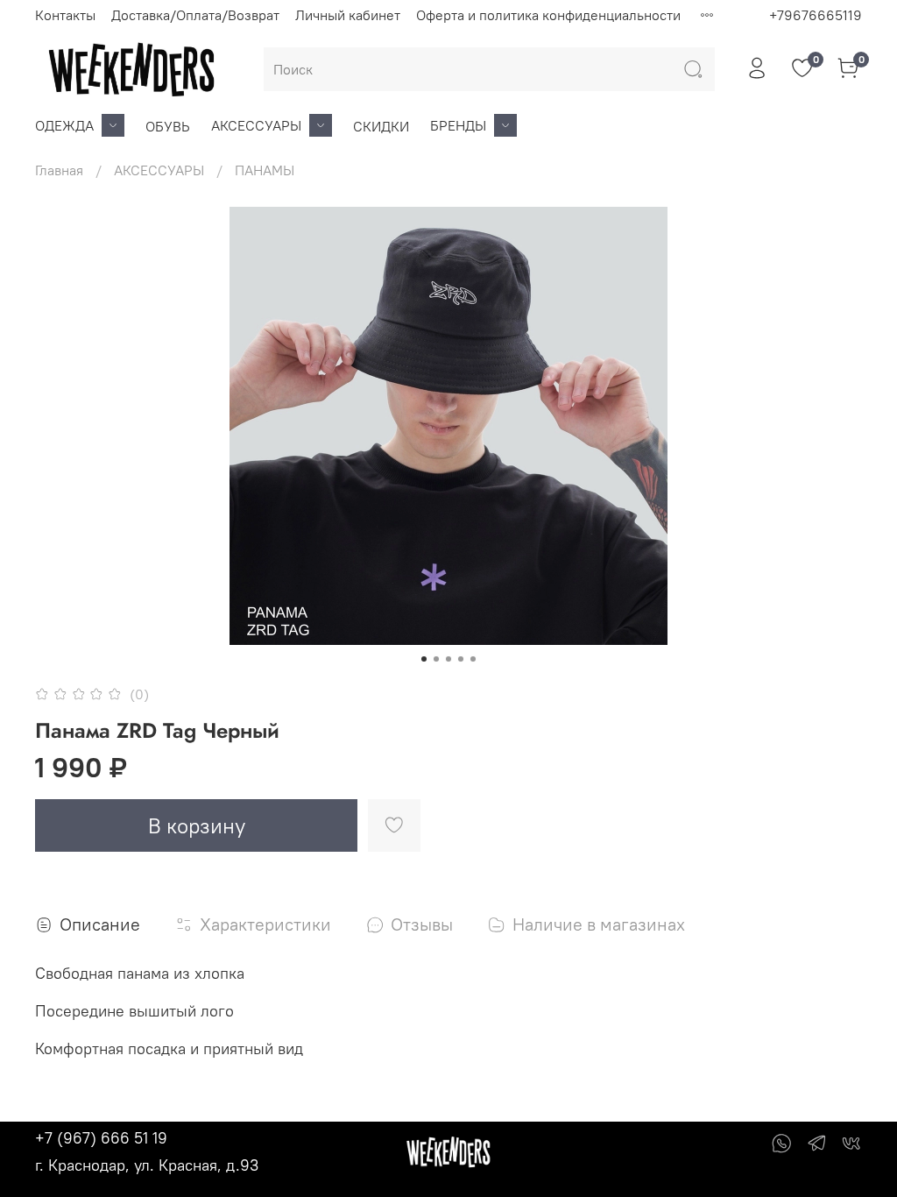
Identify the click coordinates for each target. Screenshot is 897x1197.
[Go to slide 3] (448, 659)
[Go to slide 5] (473, 659)
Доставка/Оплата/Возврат (195, 15)
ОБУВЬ (167, 126)
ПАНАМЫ (264, 170)
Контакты (65, 15)
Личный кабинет (347, 15)
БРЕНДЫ (458, 125)
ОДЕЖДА (64, 125)
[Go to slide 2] (436, 659)
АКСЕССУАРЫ (256, 125)
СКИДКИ (381, 126)
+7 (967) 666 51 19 (101, 1138)
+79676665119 (815, 15)
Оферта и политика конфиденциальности (548, 15)
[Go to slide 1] (424, 659)
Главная (59, 170)
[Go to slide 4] (460, 659)
